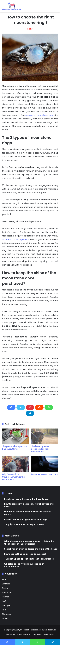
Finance (5, 596)
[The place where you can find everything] (15, 436)
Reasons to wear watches (44, 474)
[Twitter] (20, 407)
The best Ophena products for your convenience (40, 449)
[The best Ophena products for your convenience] (44, 436)
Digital (5, 588)
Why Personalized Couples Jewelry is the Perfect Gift (13, 477)
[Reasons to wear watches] (44, 463)
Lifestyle (6, 605)
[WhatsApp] (49, 407)
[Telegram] (30, 413)
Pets (4, 609)
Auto (4, 579)
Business (6, 583)
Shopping (6, 614)
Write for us (48, 634)
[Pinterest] (30, 407)
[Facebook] (11, 407)
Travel (5, 618)
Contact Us (37, 634)
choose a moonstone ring (39, 115)
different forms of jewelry (15, 239)
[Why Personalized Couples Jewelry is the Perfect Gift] (15, 463)
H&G (4, 601)
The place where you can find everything (14, 447)
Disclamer (11, 634)
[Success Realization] (12, 6)
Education (6, 592)
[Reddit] (39, 407)
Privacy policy (23, 634)
